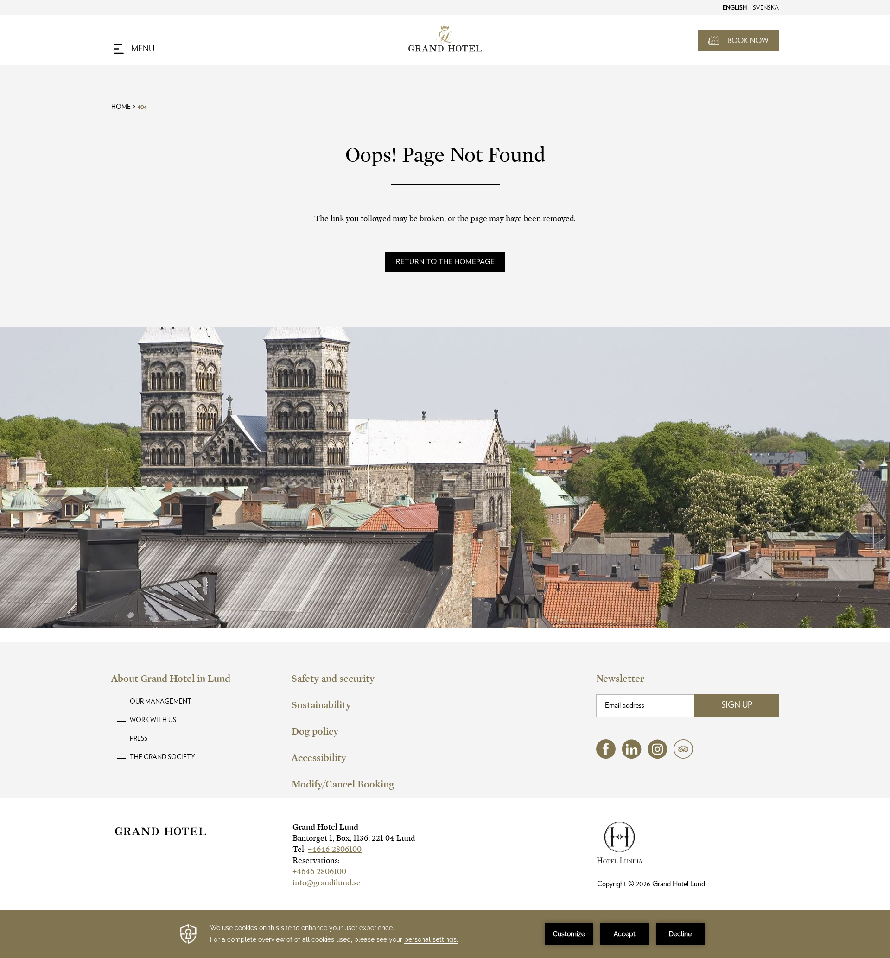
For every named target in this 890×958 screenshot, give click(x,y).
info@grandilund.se (326, 883)
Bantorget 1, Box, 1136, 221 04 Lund (353, 838)
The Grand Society (162, 757)
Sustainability (321, 705)
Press (138, 739)
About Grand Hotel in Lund (170, 679)
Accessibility (319, 758)
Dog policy (315, 731)
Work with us (153, 720)
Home (121, 107)
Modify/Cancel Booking (343, 784)
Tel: (327, 849)
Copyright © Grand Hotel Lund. (652, 884)
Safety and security (333, 679)
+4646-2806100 (335, 849)
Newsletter (620, 679)
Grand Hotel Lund (325, 827)
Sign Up (736, 705)
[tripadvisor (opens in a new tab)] (683, 756)
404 (142, 107)
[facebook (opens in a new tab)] (606, 756)
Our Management (160, 701)
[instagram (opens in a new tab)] (658, 756)
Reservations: (316, 860)
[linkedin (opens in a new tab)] (632, 756)
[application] (445, 934)
